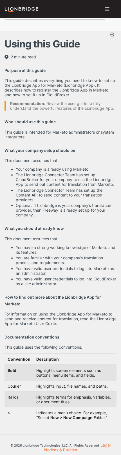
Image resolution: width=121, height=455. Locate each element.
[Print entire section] (61, 34)
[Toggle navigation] (107, 9)
